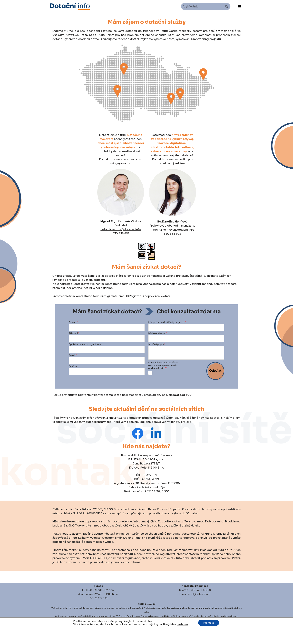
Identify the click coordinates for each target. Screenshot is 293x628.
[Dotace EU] (70, 6)
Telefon (73, 366)
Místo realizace (157, 333)
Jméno (73, 322)
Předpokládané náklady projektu (166, 322)
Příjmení (74, 333)
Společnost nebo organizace (85, 344)
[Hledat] (226, 6)
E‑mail (72, 355)
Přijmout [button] (208, 622)
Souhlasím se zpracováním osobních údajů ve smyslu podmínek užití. (163, 365)
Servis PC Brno (88, 616)
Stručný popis (156, 344)
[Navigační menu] (239, 6)
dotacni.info (66, 616)
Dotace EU (150, 604)
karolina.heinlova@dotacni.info (172, 229)
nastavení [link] (182, 624)
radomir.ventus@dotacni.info (121, 229)
